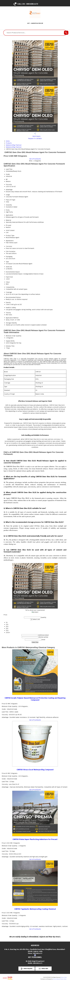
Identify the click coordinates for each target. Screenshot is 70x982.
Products (9, 143)
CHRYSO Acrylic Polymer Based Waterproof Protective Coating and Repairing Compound (35, 699)
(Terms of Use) (64, 977)
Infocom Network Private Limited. (60, 979)
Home (8, 141)
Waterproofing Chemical (13, 145)
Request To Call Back (35, 138)
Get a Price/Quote (35, 159)
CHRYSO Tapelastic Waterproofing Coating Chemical (35, 909)
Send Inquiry (36, 136)
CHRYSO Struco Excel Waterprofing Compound (35, 770)
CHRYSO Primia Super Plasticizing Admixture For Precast (35, 839)
